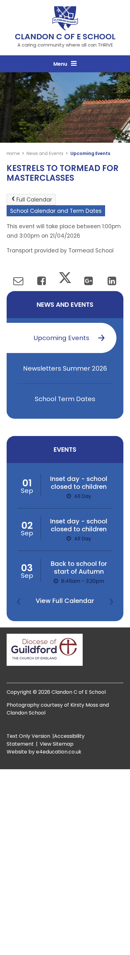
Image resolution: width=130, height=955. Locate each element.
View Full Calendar (65, 600)
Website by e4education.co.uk (44, 751)
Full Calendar (34, 199)
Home (13, 153)
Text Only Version (28, 736)
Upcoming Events (90, 153)
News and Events (45, 153)
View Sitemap (57, 744)
